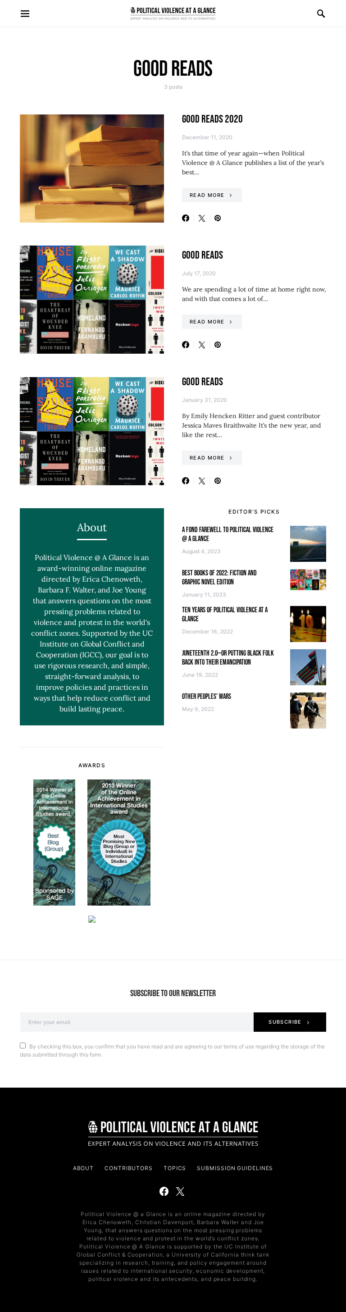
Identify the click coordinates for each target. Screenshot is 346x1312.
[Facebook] (163, 1191)
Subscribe (285, 1022)
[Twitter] (180, 1191)
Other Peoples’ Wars (206, 696)
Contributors (129, 1168)
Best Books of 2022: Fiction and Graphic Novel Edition (219, 578)
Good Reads (202, 255)
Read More (207, 195)
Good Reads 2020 (212, 119)
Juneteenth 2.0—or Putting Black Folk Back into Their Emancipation (228, 658)
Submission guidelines (235, 1168)
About (83, 1168)
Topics (175, 1168)
